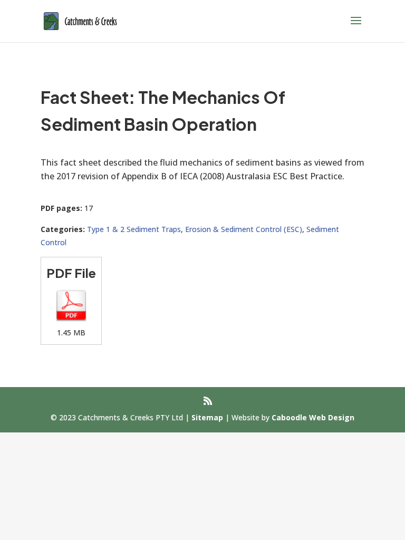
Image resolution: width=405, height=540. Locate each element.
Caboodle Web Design (313, 417)
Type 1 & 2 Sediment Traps (134, 229)
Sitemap (207, 417)
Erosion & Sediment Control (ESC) (243, 229)
